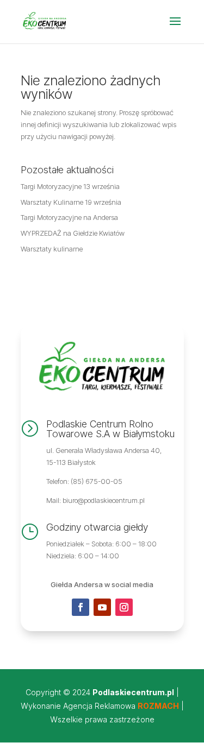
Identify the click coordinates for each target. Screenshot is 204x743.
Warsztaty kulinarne (52, 248)
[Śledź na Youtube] (102, 607)
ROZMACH (158, 705)
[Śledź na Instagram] (124, 607)
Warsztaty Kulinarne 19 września (71, 202)
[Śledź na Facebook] (80, 607)
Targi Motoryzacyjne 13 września (70, 186)
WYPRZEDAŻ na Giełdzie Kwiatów (73, 233)
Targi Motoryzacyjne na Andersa (69, 217)
